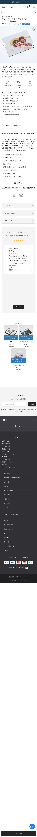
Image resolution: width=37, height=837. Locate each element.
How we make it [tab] (10, 213)
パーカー (6, 538)
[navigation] (18, 420)
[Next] (33, 44)
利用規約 (4, 457)
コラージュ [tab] (8, 205)
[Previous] (3, 44)
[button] (5, 270)
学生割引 (4, 464)
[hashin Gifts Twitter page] (19, 426)
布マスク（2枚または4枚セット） (14, 478)
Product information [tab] (12, 125)
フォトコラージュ (9, 507)
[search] (35, 13)
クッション (7, 503)
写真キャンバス (8, 529)
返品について (6, 451)
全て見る (18, 307)
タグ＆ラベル (8, 494)
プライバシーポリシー (8, 454)
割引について (6, 444)
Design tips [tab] (9, 220)
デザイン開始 (18, 833)
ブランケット (8, 482)
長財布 (6, 550)
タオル (6, 486)
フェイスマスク (8, 525)
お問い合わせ (6, 441)
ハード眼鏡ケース (9, 546)
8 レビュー (13, 21)
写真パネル (7, 499)
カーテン (6, 533)
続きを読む (8, 77)
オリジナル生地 (8, 490)
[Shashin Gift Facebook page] (16, 426)
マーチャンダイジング (8, 467)
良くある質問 (6, 446)
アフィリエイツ (6, 459)
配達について (6, 449)
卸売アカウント (6, 462)
